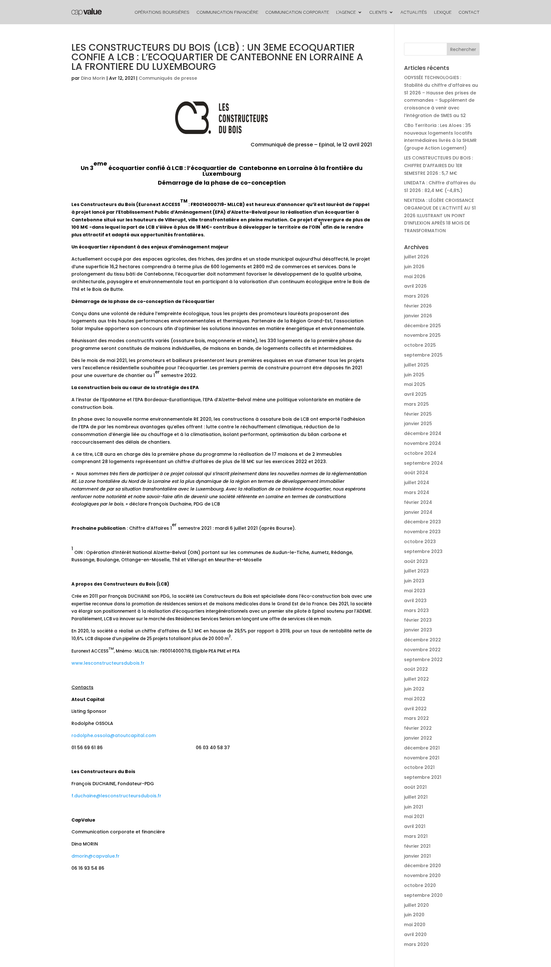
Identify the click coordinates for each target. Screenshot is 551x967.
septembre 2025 (423, 355)
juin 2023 (414, 581)
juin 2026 (414, 266)
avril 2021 (414, 826)
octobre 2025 (420, 345)
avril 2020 (415, 934)
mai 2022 (414, 699)
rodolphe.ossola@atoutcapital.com (113, 735)
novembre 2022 (422, 649)
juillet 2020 (416, 905)
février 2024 (418, 502)
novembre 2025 (422, 335)
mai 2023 (414, 590)
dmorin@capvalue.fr (95, 856)
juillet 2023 (416, 571)
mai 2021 (414, 816)
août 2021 (415, 787)
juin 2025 (414, 375)
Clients (378, 12)
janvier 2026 (418, 316)
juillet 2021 (416, 797)
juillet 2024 (416, 482)
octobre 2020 (420, 885)
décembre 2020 (422, 865)
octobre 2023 (420, 541)
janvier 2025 (418, 423)
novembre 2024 (422, 443)
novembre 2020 (422, 875)
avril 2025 (415, 394)
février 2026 (418, 306)
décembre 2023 (422, 522)
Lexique (443, 12)
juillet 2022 (416, 679)
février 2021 (417, 846)
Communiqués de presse (168, 78)
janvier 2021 (417, 856)
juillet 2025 (416, 365)
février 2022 (418, 728)
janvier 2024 (418, 512)
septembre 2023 (423, 551)
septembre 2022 (423, 659)
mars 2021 (416, 836)
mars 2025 (416, 404)
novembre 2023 (422, 531)
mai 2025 (414, 384)
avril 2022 (415, 708)
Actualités (413, 12)
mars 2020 (416, 944)
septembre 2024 (423, 463)
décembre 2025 (422, 325)
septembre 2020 (423, 895)
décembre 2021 (422, 748)
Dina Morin (93, 78)
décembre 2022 (422, 640)
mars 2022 (416, 718)
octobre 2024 (420, 453)
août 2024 (416, 472)
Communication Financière (227, 12)
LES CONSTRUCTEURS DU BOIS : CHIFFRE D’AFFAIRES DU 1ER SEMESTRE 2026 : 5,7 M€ (438, 165)
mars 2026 (416, 296)
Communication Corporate (297, 12)
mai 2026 (414, 276)
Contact (469, 12)
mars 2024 (416, 492)
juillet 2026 (416, 257)
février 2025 (418, 414)
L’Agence (346, 12)
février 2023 (418, 620)
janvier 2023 (418, 630)
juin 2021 (413, 807)
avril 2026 (415, 286)
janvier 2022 (418, 738)
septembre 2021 (422, 777)
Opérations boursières (162, 12)
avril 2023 (415, 600)
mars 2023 (416, 610)
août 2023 (416, 561)
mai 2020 (414, 924)
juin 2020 (414, 915)
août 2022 (416, 669)
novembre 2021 (421, 758)
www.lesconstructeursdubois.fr (107, 663)
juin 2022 (414, 689)
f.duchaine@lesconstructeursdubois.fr (116, 796)
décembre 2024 (422, 433)
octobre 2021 (419, 767)
